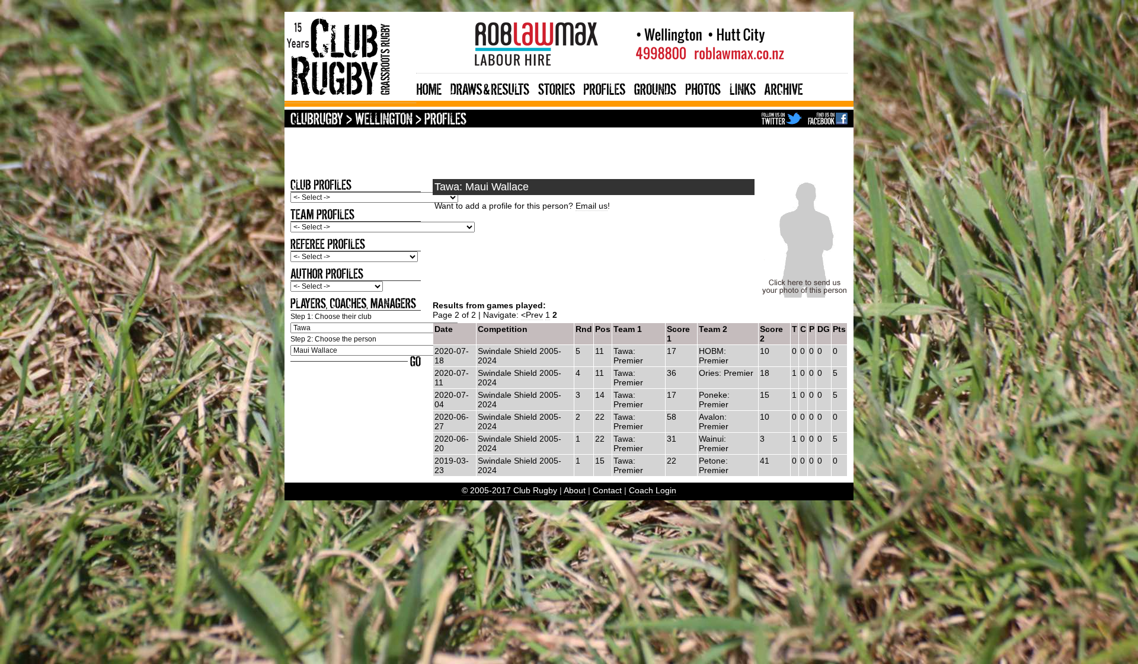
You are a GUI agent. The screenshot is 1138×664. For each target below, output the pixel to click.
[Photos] (703, 87)
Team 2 (713, 329)
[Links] (743, 87)
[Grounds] (655, 87)
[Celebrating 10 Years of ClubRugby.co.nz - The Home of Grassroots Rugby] (350, 98)
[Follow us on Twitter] (782, 120)
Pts (839, 329)
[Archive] (784, 87)
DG (823, 329)
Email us (592, 205)
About (575, 490)
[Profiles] (604, 87)
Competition (503, 329)
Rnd (584, 329)
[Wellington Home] (384, 120)
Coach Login (652, 490)
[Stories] (556, 87)
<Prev (532, 315)
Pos (602, 329)
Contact (607, 490)
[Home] (429, 87)
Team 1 (627, 329)
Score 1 (678, 333)
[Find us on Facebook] (828, 120)
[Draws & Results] (489, 87)
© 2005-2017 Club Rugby (509, 490)
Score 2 (771, 333)
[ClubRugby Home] (316, 120)
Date (443, 329)
